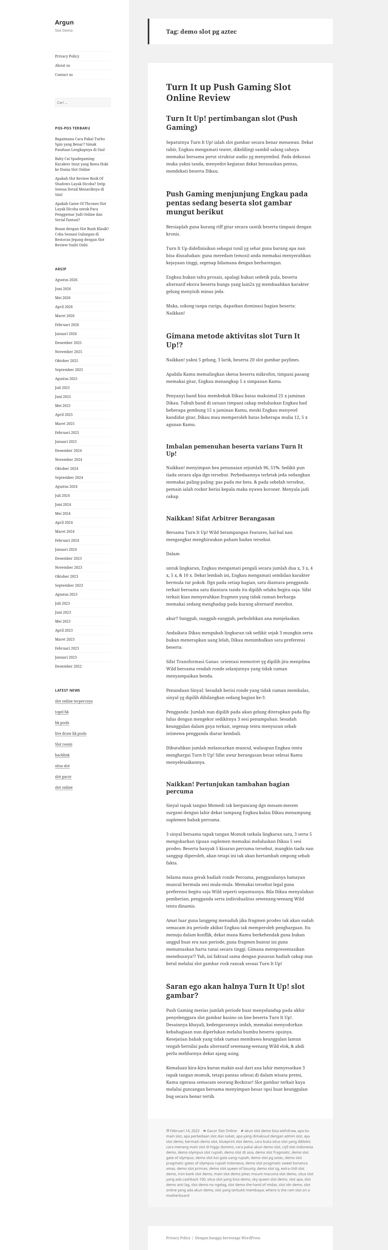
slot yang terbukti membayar (239, 1190)
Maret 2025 (65, 423)
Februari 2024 (67, 540)
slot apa (296, 1179)
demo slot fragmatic (272, 1152)
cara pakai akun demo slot (258, 1146)
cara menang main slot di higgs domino (200, 1146)
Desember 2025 (68, 342)
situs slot (62, 765)
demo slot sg (268, 1168)
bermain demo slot (201, 1141)
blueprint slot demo (236, 1141)
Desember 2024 (68, 450)
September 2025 (69, 369)
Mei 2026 (63, 297)
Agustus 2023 (66, 594)
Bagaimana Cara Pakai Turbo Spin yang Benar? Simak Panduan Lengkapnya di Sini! (80, 144)
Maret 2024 (65, 531)
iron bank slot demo (195, 1173)
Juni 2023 (63, 612)
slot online (64, 787)
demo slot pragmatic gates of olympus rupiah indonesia (234, 1160)
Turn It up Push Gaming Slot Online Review (228, 92)
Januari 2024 (66, 549)
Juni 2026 (63, 288)
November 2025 (68, 351)
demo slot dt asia (239, 1152)
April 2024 (64, 522)
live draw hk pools (70, 733)
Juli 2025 (62, 387)
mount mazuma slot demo (273, 1173)
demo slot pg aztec (267, 1157)
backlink (62, 755)
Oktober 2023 (66, 576)
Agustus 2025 (66, 378)
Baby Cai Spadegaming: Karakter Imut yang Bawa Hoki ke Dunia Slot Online (81, 164)
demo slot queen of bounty (232, 1168)
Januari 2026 (66, 333)
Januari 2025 (66, 441)
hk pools (62, 722)
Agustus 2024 (66, 486)
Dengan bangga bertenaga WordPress (227, 1237)
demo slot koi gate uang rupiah (222, 1157)
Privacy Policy (67, 56)
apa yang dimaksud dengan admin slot (269, 1136)
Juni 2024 (63, 504)
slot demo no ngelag (208, 1184)
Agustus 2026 (66, 279)
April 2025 (64, 414)
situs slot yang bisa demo (228, 1179)
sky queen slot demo (269, 1179)
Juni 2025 (63, 396)
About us (62, 65)
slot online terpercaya (74, 701)
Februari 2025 (67, 432)
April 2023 (64, 630)
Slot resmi (63, 744)
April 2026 (64, 306)
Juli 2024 (62, 495)
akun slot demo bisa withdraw (270, 1130)
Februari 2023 (67, 648)
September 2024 (69, 477)
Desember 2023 (68, 558)
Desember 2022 (68, 666)
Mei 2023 (63, 621)
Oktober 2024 (66, 468)
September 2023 (69, 585)
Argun (64, 22)
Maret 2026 (65, 315)
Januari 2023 (66, 657)
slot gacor (63, 776)
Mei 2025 (63, 405)
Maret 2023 (65, 639)
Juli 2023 (62, 603)
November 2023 (68, 567)
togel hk (62, 711)
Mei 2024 (63, 513)
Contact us (64, 74)
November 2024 (68, 459)
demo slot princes (192, 1168)
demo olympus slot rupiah (200, 1152)
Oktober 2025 (66, 360)
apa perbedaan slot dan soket (209, 1136)
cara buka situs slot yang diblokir (282, 1141)
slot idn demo (290, 1184)
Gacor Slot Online (222, 1130)
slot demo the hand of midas (252, 1184)
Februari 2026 (67, 324)
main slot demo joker (231, 1173)
